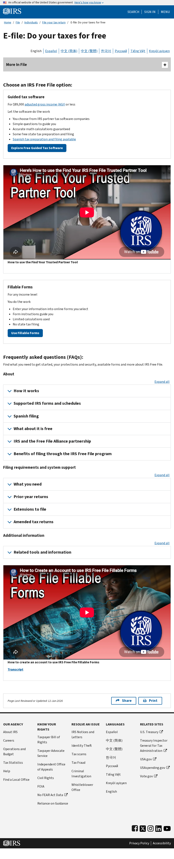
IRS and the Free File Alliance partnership (52, 441)
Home (7, 22)
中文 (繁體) (89, 51)
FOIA (40, 786)
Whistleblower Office (82, 787)
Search (133, 12)
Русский (121, 51)
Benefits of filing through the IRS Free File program (63, 454)
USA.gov (146, 759)
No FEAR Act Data (50, 795)
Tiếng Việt (137, 51)
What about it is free (33, 429)
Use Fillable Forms (25, 333)
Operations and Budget (14, 751)
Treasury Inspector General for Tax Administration (153, 745)
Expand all (162, 381)
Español (51, 51)
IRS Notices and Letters (83, 734)
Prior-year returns (31, 497)
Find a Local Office (16, 779)
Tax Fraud (78, 762)
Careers (8, 740)
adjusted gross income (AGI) (45, 104)
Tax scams (79, 754)
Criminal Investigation (81, 773)
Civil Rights (45, 778)
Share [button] (127, 700)
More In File (16, 64)
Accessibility (162, 843)
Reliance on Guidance (52, 803)
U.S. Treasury (149, 732)
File (18, 22)
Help (6, 771)
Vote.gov (146, 776)
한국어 (106, 51)
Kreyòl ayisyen (159, 51)
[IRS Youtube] (167, 827)
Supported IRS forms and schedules (47, 403)
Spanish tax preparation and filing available (44, 139)
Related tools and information (42, 552)
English (36, 51)
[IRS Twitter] (143, 827)
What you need (28, 484)
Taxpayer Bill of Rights (48, 739)
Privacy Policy (139, 843)
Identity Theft (82, 745)
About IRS (10, 732)
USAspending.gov (152, 767)
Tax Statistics (13, 762)
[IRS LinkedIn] (158, 827)
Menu (165, 12)
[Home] (12, 11)
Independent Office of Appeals (51, 767)
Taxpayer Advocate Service (51, 753)
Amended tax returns (33, 522)
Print (153, 700)
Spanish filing (26, 416)
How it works (26, 391)
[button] (150, 12)
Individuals (31, 22)
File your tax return (54, 22)
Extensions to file (30, 509)
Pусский (112, 766)
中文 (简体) (69, 51)
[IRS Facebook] (135, 827)
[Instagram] (150, 827)
